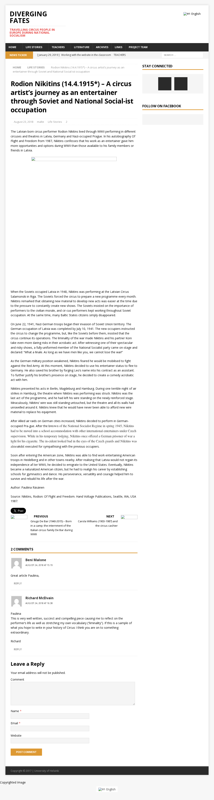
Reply (18, 583)
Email (15, 723)
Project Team (138, 47)
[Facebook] (164, 83)
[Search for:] (182, 55)
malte (40, 122)
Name (15, 711)
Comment (17, 679)
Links (118, 47)
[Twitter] (180, 83)
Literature (81, 47)
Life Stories (34, 47)
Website (16, 735)
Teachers (58, 47)
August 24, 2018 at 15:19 (39, 565)
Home (12, 47)
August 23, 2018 (23, 122)
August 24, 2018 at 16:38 (39, 603)
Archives (102, 47)
